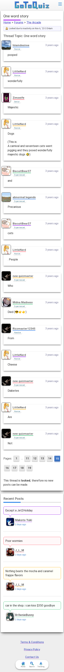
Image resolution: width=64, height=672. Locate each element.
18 (22, 468)
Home (7, 22)
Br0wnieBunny (24, 615)
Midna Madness (23, 302)
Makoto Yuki (23, 520)
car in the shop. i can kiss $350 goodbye (30, 605)
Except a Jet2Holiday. (19, 510)
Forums (18, 22)
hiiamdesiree (21, 45)
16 (7, 468)
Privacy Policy (32, 649)
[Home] (32, 5)
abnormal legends (24, 197)
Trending (41, 667)
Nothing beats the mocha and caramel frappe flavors (29, 573)
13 (42, 458)
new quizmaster (23, 276)
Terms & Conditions (32, 642)
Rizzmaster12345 (24, 328)
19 (29, 468)
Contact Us (32, 657)
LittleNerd (19, 71)
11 (27, 458)
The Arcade (33, 22)
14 (49, 458)
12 (34, 458)
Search (32, 667)
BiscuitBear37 (22, 171)
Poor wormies (14, 541)
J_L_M (19, 550)
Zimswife (18, 97)
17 (14, 468)
